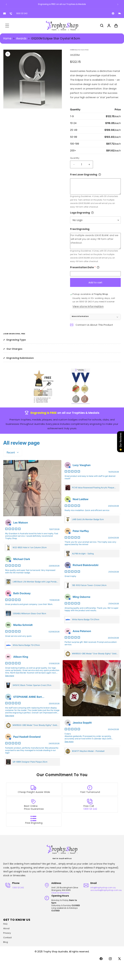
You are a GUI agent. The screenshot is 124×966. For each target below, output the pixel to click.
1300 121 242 (21, 13)
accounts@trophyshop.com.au (106, 890)
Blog (5, 942)
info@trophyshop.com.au (103, 887)
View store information (87, 306)
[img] (13, 529)
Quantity (74, 158)
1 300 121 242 (18, 887)
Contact (7, 937)
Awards (21, 38)
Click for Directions (60, 892)
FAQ (5, 923)
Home (7, 38)
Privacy (7, 933)
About (6, 928)
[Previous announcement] (6, 4)
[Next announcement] (117, 4)
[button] (7, 26)
